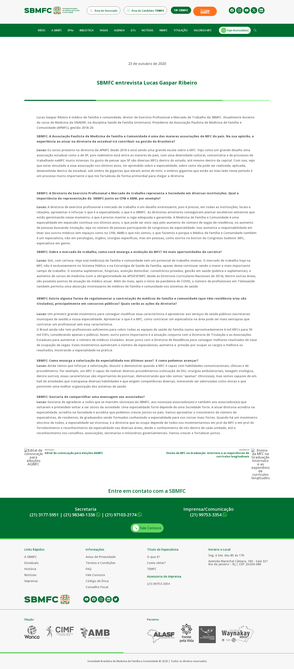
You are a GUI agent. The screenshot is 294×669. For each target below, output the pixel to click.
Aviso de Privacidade (101, 557)
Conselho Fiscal (97, 587)
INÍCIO (41, 30)
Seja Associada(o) (237, 30)
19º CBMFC (181, 10)
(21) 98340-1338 (79, 515)
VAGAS (104, 30)
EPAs (71, 30)
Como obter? (156, 563)
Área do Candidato (147, 11)
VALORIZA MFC (203, 30)
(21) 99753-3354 (206, 515)
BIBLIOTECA (87, 30)
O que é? (153, 557)
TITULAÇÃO (180, 30)
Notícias (30, 575)
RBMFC (163, 30)
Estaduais (31, 563)
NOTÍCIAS (147, 30)
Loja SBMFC (205, 12)
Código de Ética (97, 581)
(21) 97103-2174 (121, 515)
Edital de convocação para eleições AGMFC (74, 453)
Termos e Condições (100, 563)
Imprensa (31, 581)
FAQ (88, 569)
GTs (133, 30)
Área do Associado (106, 11)
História (30, 569)
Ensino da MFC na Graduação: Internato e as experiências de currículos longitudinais (207, 454)
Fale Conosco (150, 528)
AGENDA (119, 30)
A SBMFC (56, 30)
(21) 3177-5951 (44, 515)
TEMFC (151, 569)
